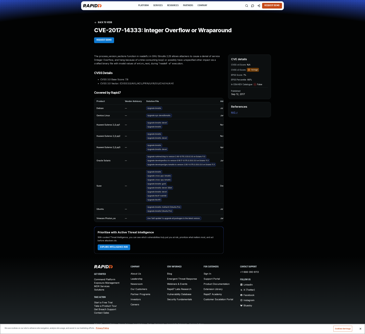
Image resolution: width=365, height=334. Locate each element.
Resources (173, 5)
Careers (135, 304)
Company (202, 5)
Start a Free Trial (103, 302)
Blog (169, 273)
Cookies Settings (343, 329)
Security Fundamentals (179, 299)
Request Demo (272, 5)
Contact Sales (101, 312)
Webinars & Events (177, 284)
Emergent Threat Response (182, 278)
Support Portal (212, 278)
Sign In (207, 273)
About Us (136, 273)
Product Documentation (217, 284)
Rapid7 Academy (213, 294)
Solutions (99, 289)
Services (158, 5)
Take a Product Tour (105, 305)
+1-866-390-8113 (249, 272)
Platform (143, 5)
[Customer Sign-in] (258, 5)
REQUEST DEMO (104, 40)
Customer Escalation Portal (218, 299)
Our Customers (139, 289)
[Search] (246, 5)
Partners (188, 5)
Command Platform (104, 279)
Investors (136, 299)
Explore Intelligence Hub (114, 247)
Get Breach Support (105, 309)
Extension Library (213, 289)
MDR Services (102, 286)
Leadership (136, 278)
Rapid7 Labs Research (179, 289)
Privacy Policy (102, 328)
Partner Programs (140, 294)
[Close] (360, 329)
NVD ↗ (234, 112)
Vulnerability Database (179, 294)
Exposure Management (106, 282)
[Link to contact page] (252, 5)
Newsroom (137, 284)
